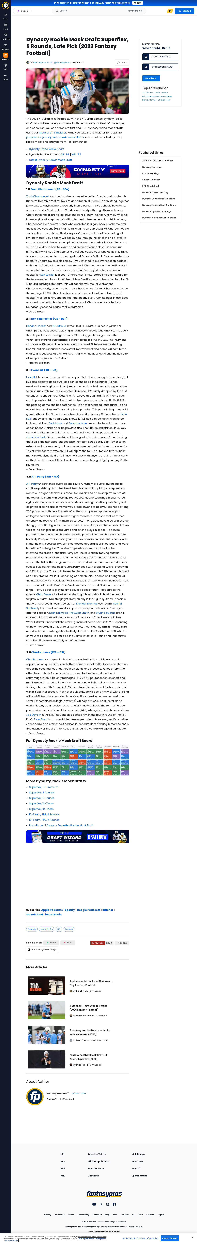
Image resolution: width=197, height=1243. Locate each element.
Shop (135, 1168)
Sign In (161, 1214)
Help (141, 1214)
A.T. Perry (32, 484)
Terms (71, 1214)
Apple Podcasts (52, 910)
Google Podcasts (88, 910)
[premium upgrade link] (170, 11)
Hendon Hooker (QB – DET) (49, 319)
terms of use (123, 3)
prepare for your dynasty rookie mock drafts (55, 137)
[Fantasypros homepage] (5, 7)
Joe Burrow (33, 715)
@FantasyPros (62, 62)
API (133, 1214)
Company (97, 1214)
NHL (63, 1175)
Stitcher (107, 910)
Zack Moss (55, 423)
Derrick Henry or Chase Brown (156, 99)
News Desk (137, 1161)
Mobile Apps (138, 1154)
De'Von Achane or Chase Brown (157, 96)
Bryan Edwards (105, 613)
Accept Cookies (170, 1238)
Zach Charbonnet (37, 196)
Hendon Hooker (36, 326)
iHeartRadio (53, 914)
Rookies (69, 929)
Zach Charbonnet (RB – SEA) (50, 189)
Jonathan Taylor (36, 437)
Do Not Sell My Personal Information (104, 1231)
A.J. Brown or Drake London (155, 92)
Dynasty (32, 929)
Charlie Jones (35, 659)
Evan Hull (31, 377)
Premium (150, 1214)
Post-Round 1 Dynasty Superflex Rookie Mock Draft (61, 825)
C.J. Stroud (59, 326)
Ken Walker (47, 274)
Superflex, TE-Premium (43, 787)
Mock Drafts (47, 929)
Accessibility (83, 1214)
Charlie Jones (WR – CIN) (48, 652)
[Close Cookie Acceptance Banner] (192, 1237)
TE (79, 154)
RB (67, 154)
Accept (137, 3)
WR (74, 154)
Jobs (115, 1214)
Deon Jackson (78, 423)
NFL (59, 929)
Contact (125, 1214)
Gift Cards (93, 1175)
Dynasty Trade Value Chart (46, 149)
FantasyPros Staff (42, 62)
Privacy (47, 1214)
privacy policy (103, 3)
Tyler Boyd (40, 719)
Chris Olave (43, 594)
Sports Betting (139, 1175)
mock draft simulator (52, 132)
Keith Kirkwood (58, 613)
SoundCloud (34, 914)
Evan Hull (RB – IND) (44, 370)
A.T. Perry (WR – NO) (45, 476)
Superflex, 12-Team (41, 803)
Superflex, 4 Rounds (42, 792)
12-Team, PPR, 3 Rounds (44, 814)
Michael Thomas (86, 603)
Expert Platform (96, 1168)
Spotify (70, 910)
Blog (107, 1214)
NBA (63, 1168)
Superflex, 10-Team (41, 809)
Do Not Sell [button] (60, 1214)
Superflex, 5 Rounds (42, 798)
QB (62, 154)
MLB (63, 1161)
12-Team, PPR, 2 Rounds (44, 820)
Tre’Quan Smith (79, 613)
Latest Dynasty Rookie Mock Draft (50, 160)
